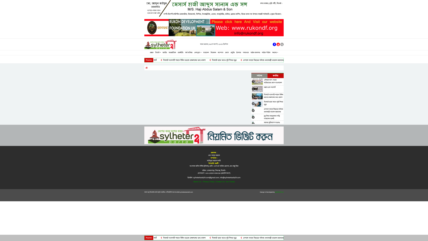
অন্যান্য (274, 52)
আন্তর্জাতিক (172, 52)
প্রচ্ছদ (151, 52)
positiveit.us (279, 192)
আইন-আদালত (255, 52)
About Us (197, 182)
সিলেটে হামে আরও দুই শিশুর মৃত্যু (213, 60)
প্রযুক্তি (233, 52)
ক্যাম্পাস (220, 52)
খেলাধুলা (197, 52)
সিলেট (157, 52)
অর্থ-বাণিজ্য (188, 52)
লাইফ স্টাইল (266, 52)
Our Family (230, 182)
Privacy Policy (208, 182)
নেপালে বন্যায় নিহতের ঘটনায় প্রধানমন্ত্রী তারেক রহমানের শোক (254, 60)
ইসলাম (238, 52)
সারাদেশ (206, 52)
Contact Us (220, 182)
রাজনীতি (180, 52)
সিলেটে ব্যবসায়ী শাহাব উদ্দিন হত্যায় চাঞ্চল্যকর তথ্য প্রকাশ (173, 60)
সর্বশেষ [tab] (259, 75)
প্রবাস (227, 52)
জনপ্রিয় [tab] (275, 75)
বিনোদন (213, 52)
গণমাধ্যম (246, 52)
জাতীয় (165, 52)
